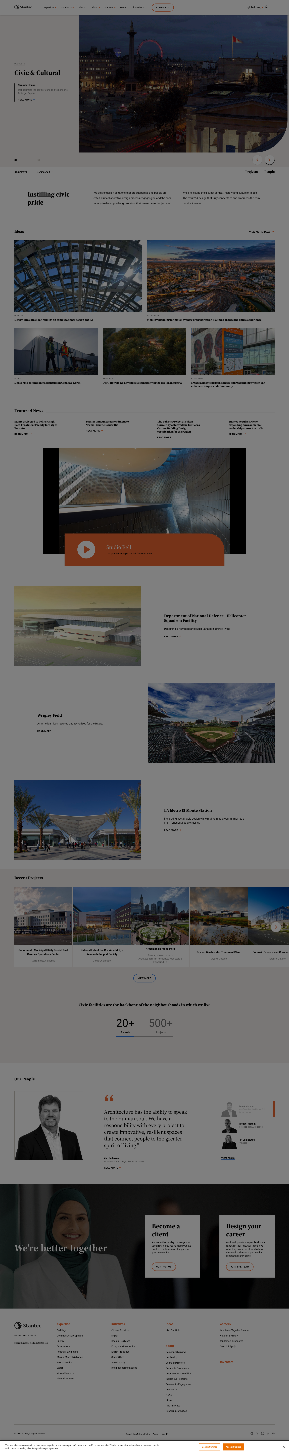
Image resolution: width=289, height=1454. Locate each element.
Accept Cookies (233, 1447)
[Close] (283, 1446)
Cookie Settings (209, 1447)
